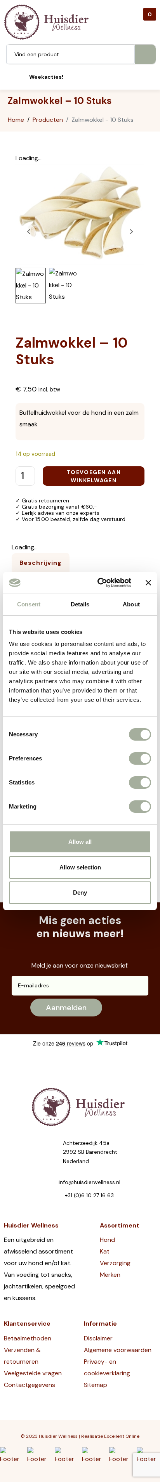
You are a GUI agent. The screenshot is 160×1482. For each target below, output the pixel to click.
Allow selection (80, 867)
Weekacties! (46, 76)
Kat (105, 1251)
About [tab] (131, 604)
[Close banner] (148, 582)
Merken (110, 1275)
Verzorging (115, 1263)
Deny (80, 892)
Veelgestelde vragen (33, 1373)
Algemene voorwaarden (117, 1350)
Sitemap (95, 1385)
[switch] (140, 758)
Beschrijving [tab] (40, 563)
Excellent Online (121, 1436)
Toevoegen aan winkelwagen (93, 476)
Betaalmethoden (27, 1338)
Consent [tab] (28, 604)
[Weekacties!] (18, 77)
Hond (107, 1240)
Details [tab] (80, 604)
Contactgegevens (29, 1385)
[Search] (145, 54)
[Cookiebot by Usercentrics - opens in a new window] (99, 583)
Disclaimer (98, 1338)
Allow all (80, 841)
